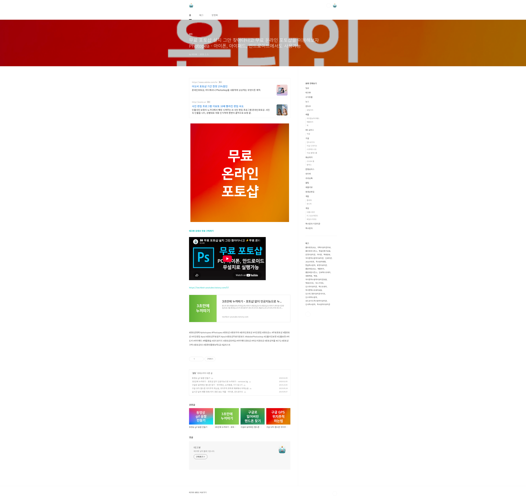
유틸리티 (310, 110)
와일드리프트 (312, 219)
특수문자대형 (321, 261)
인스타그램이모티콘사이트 (315, 293)
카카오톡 (309, 178)
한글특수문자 (310, 265)
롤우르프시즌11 (311, 251)
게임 (307, 208)
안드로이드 (311, 142)
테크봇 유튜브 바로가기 (198, 492)
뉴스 (307, 101)
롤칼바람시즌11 (311, 272)
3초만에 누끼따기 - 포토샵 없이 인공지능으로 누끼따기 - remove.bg (220, 381)
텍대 (315, 276)
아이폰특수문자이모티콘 (314, 258)
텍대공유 (327, 254)
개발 (307, 196)
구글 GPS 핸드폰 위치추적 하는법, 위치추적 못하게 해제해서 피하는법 (220, 388)
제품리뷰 (309, 187)
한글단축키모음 (324, 251)
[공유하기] (197, 359)
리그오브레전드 (312, 215)
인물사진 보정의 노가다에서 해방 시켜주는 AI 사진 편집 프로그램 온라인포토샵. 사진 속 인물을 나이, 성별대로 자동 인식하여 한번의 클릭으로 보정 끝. (231, 111)
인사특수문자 (310, 304)
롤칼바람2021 (310, 268)
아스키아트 (319, 283)
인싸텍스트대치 (324, 272)
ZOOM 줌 (310, 161)
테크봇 (197, 447)
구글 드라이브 (312, 145)
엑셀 (308, 133)
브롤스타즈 (311, 212)
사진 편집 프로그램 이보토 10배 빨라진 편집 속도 (218, 106)
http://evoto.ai (199, 102)
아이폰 (319, 254)
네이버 (308, 173)
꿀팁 (194, 373)
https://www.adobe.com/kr (204, 82)
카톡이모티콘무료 (324, 247)
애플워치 (310, 122)
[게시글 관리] (200, 359)
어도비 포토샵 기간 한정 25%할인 (210, 86)
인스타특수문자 (311, 297)
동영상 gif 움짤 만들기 (201, 378)
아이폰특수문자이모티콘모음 (316, 279)
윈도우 (308, 106)
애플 (307, 114)
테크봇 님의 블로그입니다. (204, 451)
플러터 (309, 200)
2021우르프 (309, 261)
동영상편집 (309, 191)
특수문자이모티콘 (323, 304)
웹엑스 (309, 164)
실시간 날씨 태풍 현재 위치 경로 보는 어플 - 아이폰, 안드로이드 (217, 391)
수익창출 (309, 97)
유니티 (309, 203)
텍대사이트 (309, 283)
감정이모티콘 (310, 254)
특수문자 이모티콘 (312, 223)
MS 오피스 (309, 130)
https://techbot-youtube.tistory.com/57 (209, 287)
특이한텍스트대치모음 (313, 290)
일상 (307, 88)
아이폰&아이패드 (313, 118)
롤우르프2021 (310, 247)
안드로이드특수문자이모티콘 (316, 300)
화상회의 (309, 157)
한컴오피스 (309, 169)
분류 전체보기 (311, 83)
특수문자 (309, 228)
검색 (328, 5)
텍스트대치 (323, 286)
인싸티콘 (328, 258)
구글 (307, 138)
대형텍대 (308, 276)
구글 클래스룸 (312, 153)
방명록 (215, 15)
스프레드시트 (312, 149)
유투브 (307, 314)
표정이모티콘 (322, 265)
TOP (335, 493)
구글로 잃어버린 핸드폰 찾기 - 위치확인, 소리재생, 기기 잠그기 (217, 384)
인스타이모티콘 (311, 286)
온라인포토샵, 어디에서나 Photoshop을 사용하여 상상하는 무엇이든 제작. (226, 89)
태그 (201, 15)
